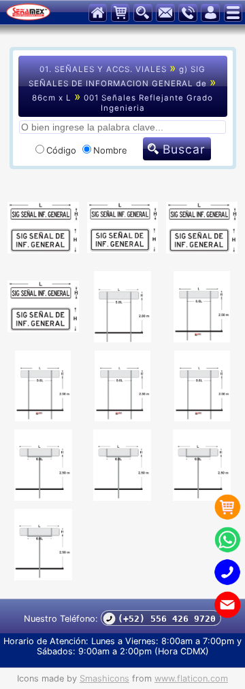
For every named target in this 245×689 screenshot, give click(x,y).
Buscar (184, 149)
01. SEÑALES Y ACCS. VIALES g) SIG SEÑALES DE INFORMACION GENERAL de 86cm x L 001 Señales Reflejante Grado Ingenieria (122, 86)
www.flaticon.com (191, 678)
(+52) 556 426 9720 (164, 619)
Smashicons (104, 678)
